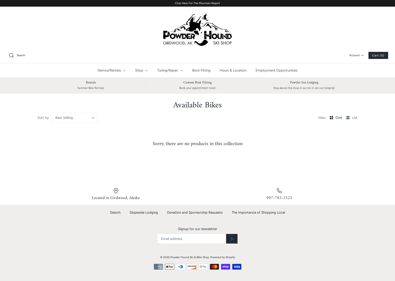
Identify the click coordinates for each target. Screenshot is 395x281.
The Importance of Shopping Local (258, 212)
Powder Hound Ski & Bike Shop (190, 257)
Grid (339, 118)
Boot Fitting (201, 70)
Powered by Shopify (222, 257)
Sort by (43, 118)
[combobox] (74, 118)
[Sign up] (232, 239)
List (355, 118)
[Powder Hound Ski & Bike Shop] (197, 28)
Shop (139, 70)
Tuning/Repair (168, 70)
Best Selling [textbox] (64, 118)
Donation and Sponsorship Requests (195, 212)
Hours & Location (233, 70)
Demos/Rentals (110, 70)
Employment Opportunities (276, 70)
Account (354, 55)
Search (115, 212)
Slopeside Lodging (144, 212)
